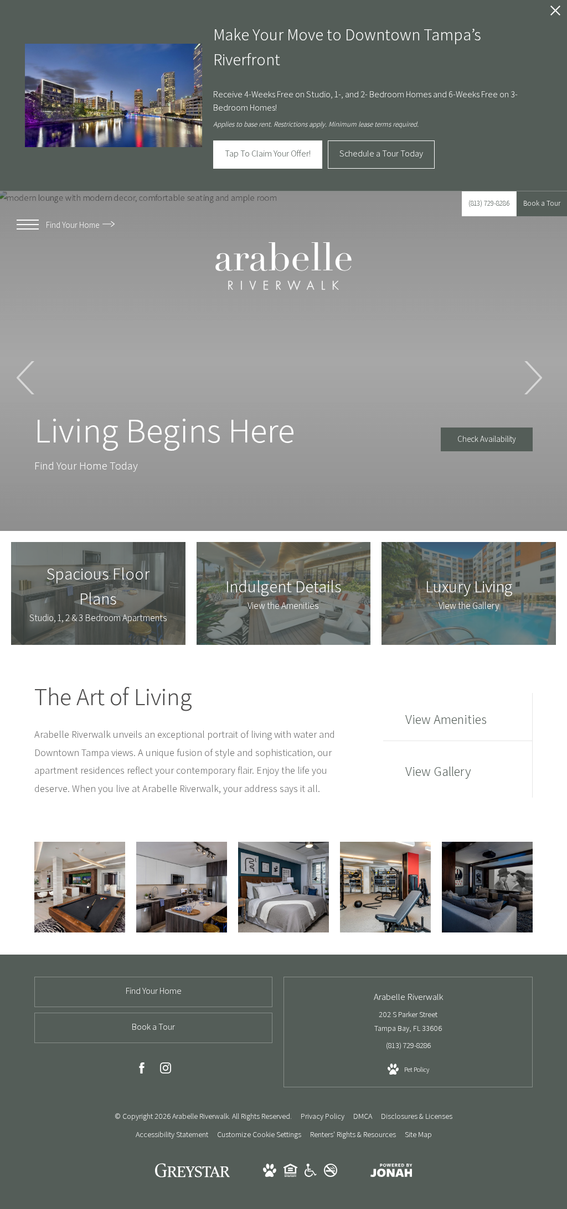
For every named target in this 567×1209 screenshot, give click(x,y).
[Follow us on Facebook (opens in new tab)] (141, 1070)
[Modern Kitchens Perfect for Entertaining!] (181, 887)
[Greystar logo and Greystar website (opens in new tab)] (192, 1176)
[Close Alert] (555, 13)
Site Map (418, 1134)
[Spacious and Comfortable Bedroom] (283, 887)
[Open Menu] (28, 225)
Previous (26, 377)
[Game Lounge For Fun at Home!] (79, 887)
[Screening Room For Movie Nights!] (487, 887)
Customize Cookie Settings (259, 1134)
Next (532, 377)
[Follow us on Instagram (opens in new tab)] (165, 1070)
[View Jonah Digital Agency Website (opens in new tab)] (391, 1172)
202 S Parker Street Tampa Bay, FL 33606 (408, 1021)
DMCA (362, 1116)
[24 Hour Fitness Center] (385, 887)
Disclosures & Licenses (416, 1116)
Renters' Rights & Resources (353, 1134)
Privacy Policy (322, 1116)
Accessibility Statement (172, 1134)
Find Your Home (73, 225)
